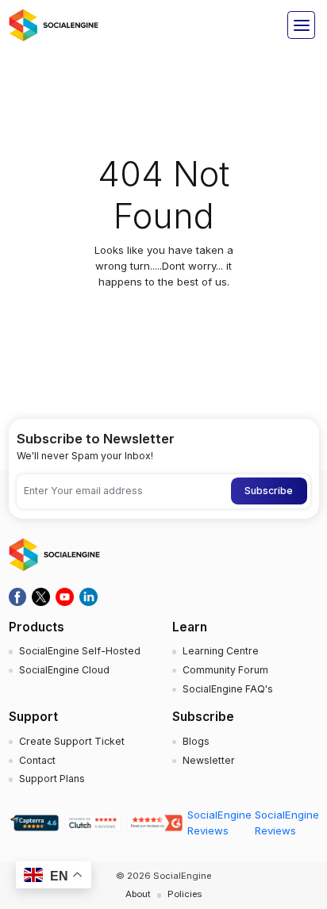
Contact (37, 760)
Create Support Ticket (72, 741)
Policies (184, 893)
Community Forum (225, 670)
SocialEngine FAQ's (228, 689)
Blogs (196, 741)
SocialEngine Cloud (64, 670)
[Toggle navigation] (301, 25)
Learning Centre (221, 651)
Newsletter (209, 760)
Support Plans (52, 778)
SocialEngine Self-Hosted (79, 651)
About (138, 893)
